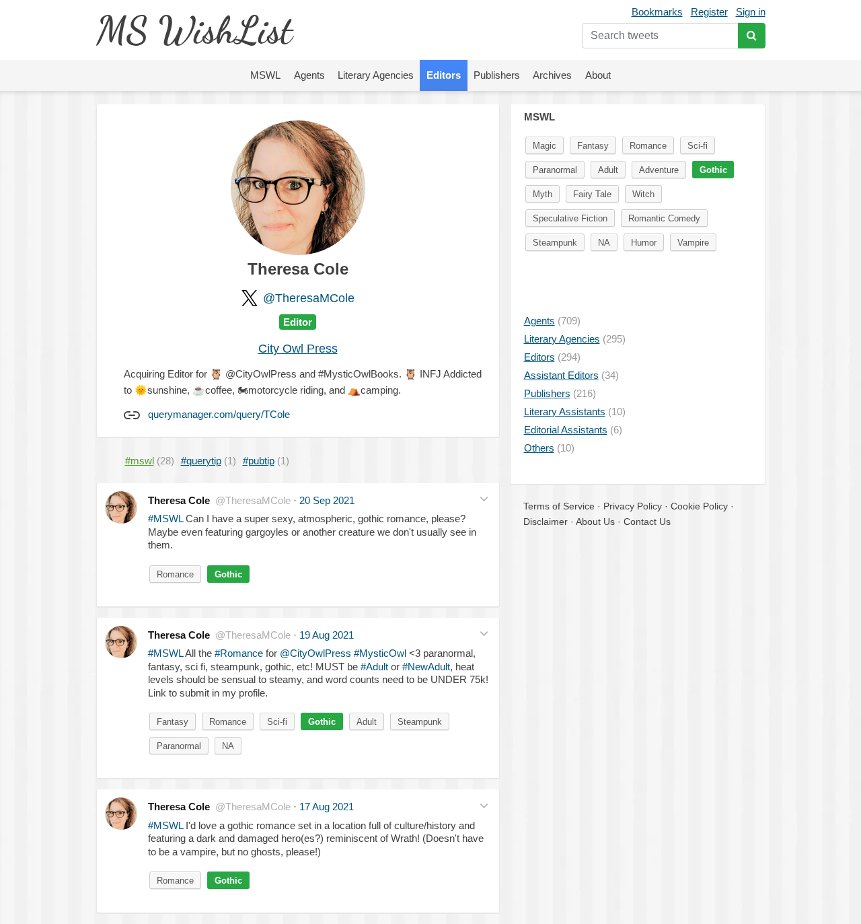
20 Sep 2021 (326, 500)
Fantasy (172, 722)
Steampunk (420, 722)
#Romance (239, 653)
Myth (542, 194)
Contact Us (647, 521)
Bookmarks (657, 11)
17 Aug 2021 (326, 806)
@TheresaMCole (308, 298)
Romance (175, 574)
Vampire (693, 243)
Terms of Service (559, 506)
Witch (643, 194)
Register (709, 11)
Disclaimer (545, 521)
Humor (644, 243)
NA (228, 746)
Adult (367, 722)
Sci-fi (277, 722)
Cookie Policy (699, 506)
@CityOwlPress (315, 653)
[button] (484, 499)
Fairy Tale (592, 194)
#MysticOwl (380, 653)
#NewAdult (426, 666)
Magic (544, 146)
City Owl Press (298, 348)
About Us (595, 521)
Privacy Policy (632, 506)
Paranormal (179, 746)
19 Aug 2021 (326, 635)
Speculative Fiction (570, 218)
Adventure (659, 170)
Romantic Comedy (664, 218)
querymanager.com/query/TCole (219, 414)
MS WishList (194, 30)
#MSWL (165, 518)
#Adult (374, 666)
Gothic (228, 574)
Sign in (750, 11)
